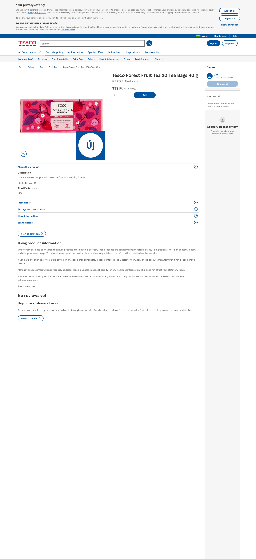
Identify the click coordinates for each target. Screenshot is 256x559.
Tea (41, 67)
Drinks (31, 67)
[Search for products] (149, 43)
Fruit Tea (53, 67)
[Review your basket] (210, 76)
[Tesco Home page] (27, 43)
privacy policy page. (36, 12)
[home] (20, 67)
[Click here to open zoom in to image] (24, 154)
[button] (202, 36)
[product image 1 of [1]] (61, 116)
